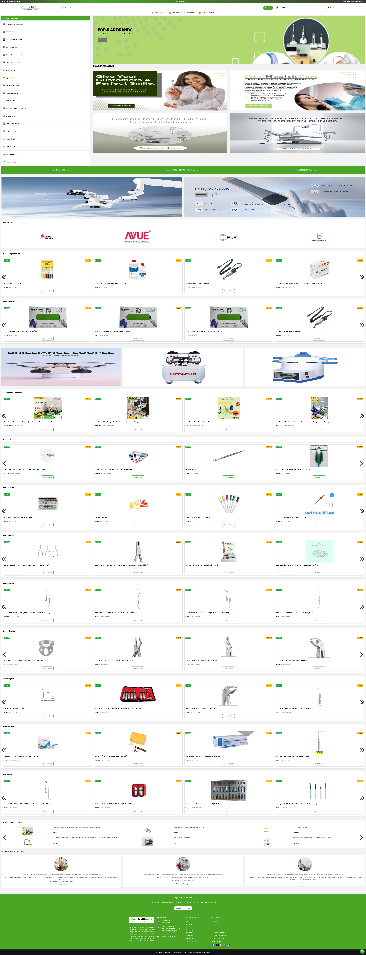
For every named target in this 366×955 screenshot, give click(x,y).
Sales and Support (208, 13)
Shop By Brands (159, 13)
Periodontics (10, 147)
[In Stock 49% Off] (138, 317)
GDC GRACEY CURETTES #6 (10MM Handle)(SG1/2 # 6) (294, 613)
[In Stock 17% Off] (138, 503)
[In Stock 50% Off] (319, 456)
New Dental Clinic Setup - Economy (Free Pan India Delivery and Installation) (302, 422)
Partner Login (190, 930)
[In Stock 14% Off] (319, 742)
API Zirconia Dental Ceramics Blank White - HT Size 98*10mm (25, 469)
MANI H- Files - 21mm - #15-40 (14, 283)
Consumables (11, 32)
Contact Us (189, 924)
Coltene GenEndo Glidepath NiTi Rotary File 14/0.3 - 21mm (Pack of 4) (300, 283)
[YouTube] (229, 945)
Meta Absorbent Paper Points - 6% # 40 (18, 517)
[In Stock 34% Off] (138, 694)
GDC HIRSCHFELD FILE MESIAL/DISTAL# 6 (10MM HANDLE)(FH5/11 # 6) (27, 613)
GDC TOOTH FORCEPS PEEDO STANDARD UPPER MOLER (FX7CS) (116, 661)
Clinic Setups (190, 13)
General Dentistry (12, 85)
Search (268, 8)
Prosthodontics (11, 154)
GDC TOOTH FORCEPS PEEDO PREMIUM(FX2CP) (291, 661)
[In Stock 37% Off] (319, 551)
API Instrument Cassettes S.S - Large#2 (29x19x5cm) (203, 804)
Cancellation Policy (220, 935)
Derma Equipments (13, 62)
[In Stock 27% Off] (229, 551)
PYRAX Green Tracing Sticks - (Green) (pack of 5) (293, 469)
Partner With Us (181, 2)
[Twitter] (217, 945)
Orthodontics (11, 131)
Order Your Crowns (13, 124)
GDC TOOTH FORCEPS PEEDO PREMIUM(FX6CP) (201, 661)
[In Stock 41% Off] (319, 503)
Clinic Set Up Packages (14, 24)
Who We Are (190, 927)
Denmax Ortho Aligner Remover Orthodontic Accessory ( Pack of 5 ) (300, 565)
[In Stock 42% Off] (47, 317)
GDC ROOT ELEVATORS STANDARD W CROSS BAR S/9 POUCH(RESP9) (118, 708)
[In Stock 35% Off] (47, 269)
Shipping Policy (190, 938)
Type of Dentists (191, 941)
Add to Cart (48, 291)
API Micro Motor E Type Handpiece (197, 283)
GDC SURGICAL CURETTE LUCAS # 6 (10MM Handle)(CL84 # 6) (116, 613)
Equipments (10, 78)
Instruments (10, 101)
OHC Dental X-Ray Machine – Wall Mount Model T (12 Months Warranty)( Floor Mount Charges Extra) (85, 838)
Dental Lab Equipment (14, 39)
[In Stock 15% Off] (138, 456)
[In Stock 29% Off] (229, 269)
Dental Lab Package (13, 47)
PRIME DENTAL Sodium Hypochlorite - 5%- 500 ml (111, 283)
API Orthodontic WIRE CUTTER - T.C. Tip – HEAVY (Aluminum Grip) (26, 565)
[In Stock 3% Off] (47, 742)
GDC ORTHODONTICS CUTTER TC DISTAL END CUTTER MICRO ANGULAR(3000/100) (122, 565)
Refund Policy (190, 935)
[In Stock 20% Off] (229, 317)
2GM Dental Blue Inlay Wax (181, 838)
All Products (175, 13)
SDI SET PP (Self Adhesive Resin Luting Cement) (111, 756)
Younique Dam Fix (101, 517)
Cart (332, 8)
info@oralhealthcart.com (168, 936)
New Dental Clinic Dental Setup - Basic (198, 422)
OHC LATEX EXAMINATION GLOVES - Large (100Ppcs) (112, 331)
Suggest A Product (183, 908)
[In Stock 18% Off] (319, 790)
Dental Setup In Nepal (14, 55)
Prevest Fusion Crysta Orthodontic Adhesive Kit (201, 565)
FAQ (187, 921)
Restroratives (11, 162)
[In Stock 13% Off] (138, 269)
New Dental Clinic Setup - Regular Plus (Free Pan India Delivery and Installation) (122, 422)
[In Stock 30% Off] (138, 551)
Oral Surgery (10, 116)
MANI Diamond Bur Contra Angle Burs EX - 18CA (292, 756)
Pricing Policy (190, 933)
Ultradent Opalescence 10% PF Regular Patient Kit (21, 756)
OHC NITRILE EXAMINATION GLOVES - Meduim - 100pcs (203, 331)
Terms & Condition (219, 933)
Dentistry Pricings (219, 938)
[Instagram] (221, 945)
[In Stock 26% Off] (319, 269)
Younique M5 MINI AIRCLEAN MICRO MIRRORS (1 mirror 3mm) (296, 804)
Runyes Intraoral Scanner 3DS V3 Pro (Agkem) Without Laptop (312, 838)
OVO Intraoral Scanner (300, 827)
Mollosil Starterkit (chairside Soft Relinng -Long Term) (113, 469)
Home (216, 921)
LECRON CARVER (190, 469)
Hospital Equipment (13, 93)
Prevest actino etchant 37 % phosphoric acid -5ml (203, 756)
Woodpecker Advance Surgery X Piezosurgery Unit (188, 827)
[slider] (57, 830)
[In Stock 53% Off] (229, 503)
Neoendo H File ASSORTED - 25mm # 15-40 (200, 517)
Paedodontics (11, 139)
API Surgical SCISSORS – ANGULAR (15, 708)
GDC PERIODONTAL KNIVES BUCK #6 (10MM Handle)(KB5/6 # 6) (207, 613)
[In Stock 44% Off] (229, 408)
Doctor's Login (283, 7)
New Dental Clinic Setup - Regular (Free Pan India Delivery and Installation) (30, 422)
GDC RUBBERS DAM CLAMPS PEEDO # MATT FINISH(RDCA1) (23, 661)
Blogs (215, 924)
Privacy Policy (218, 927)
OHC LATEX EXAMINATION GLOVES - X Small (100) (21, 331)
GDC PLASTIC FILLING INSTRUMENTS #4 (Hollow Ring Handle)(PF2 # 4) (28, 804)
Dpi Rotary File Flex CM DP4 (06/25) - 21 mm (291, 517)
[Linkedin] (225, 945)
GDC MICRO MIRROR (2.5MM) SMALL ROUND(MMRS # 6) (294, 708)
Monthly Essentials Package (16, 108)
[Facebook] (213, 945)
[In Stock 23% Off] (47, 408)
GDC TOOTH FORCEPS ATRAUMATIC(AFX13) (200, 708)
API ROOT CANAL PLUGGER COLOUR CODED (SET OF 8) (113, 804)
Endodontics (10, 70)
